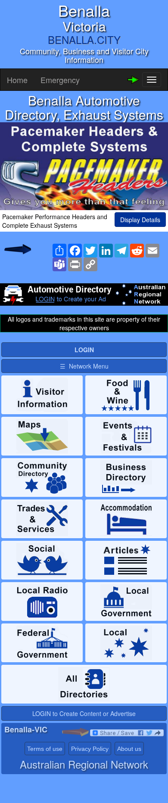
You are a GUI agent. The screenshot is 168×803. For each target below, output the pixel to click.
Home (17, 79)
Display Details (140, 219)
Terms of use (44, 748)
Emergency (60, 79)
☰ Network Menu (84, 366)
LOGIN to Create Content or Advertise (84, 713)
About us (129, 748)
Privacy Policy (90, 748)
